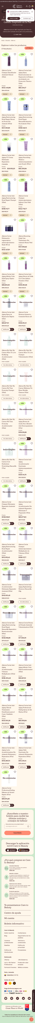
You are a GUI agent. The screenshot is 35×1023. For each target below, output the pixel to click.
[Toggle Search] (5, 6)
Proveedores (22, 950)
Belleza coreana (23, 967)
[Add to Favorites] (15, 54)
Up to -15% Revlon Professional (10, 964)
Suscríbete (17, 833)
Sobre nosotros (9, 933)
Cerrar (32, 12)
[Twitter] (23, 998)
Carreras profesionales (8, 942)
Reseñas (7, 945)
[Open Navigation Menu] (2, 6)
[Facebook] (11, 998)
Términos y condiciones (22, 942)
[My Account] (27, 6)
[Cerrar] (33, 991)
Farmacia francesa (10, 967)
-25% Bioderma (22, 960)
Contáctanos (22, 933)
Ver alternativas (7, 365)
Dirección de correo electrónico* (15, 824)
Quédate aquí (27, 18)
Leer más (18, 34)
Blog (5, 936)
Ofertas (6, 960)
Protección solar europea (23, 964)
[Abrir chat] (31, 1019)
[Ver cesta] (30, 6)
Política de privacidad (21, 946)
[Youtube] (29, 998)
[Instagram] (5, 998)
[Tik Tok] (17, 998)
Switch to (14, 18)
